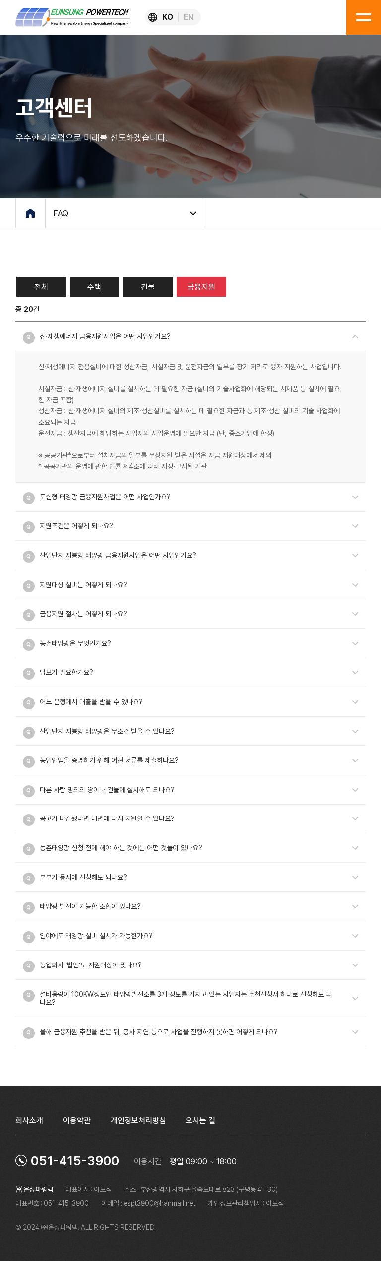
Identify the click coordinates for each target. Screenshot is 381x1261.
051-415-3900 (75, 1160)
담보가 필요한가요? (66, 672)
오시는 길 (200, 1120)
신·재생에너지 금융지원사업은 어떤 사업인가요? (105, 336)
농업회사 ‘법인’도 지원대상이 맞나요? (91, 965)
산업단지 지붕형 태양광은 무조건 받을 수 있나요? (107, 731)
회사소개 (29, 1120)
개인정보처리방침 (138, 1120)
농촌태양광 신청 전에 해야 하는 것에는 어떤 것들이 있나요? (121, 848)
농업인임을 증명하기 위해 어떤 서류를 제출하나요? (109, 760)
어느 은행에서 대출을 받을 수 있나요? (91, 702)
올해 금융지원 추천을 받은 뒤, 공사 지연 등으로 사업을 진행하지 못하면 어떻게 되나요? (159, 1032)
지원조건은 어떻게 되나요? (76, 526)
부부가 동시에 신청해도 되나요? (83, 877)
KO (167, 17)
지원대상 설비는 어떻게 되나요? (83, 585)
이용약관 (77, 1120)
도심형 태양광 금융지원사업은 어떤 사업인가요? (105, 497)
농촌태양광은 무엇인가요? (75, 643)
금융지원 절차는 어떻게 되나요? (83, 614)
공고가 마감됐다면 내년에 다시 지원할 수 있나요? (107, 818)
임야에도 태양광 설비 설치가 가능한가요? (96, 936)
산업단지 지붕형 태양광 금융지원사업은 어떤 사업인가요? (118, 555)
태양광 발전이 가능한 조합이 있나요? (90, 906)
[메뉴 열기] (363, 17)
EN (188, 17)
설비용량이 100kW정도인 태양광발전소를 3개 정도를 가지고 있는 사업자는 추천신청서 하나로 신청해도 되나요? (186, 998)
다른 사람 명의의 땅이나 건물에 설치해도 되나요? (107, 790)
